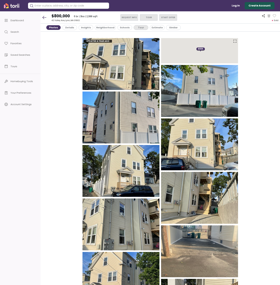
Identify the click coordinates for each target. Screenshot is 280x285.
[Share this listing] (263, 15)
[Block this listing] (268, 15)
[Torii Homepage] (14, 5)
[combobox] (71, 5)
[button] (20, 20)
